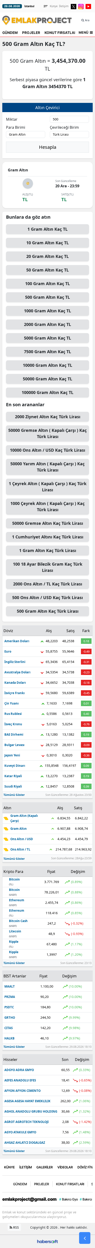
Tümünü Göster (14, 795)
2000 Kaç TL (47, 324)
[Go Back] (84, 1238)
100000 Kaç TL (47, 392)
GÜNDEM (10, 32)
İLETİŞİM (25, 1167)
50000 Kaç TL (47, 379)
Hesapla (47, 147)
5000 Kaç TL (47, 338)
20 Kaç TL (47, 256)
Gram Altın (28, 44)
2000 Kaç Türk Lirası (47, 416)
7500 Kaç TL (47, 351)
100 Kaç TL (47, 283)
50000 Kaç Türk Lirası (47, 433)
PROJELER (31, 32)
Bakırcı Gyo (68, 1199)
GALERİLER (44, 1167)
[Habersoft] (47, 1241)
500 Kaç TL (47, 297)
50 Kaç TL (47, 270)
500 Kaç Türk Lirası (47, 597)
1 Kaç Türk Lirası (47, 487)
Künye (54, 6)
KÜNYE (9, 1167)
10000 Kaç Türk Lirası (47, 450)
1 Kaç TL (47, 229)
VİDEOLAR (65, 1167)
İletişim (63, 6)
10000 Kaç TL (47, 365)
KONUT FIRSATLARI (61, 32)
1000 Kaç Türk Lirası (47, 506)
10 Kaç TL (47, 242)
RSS (15, 1227)
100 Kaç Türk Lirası (47, 567)
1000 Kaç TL (47, 310)
